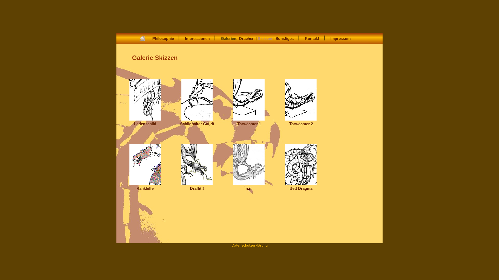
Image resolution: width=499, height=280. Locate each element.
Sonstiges (284, 38)
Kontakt (312, 38)
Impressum (340, 38)
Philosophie (163, 38)
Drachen (246, 38)
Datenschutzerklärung (250, 245)
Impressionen (197, 38)
